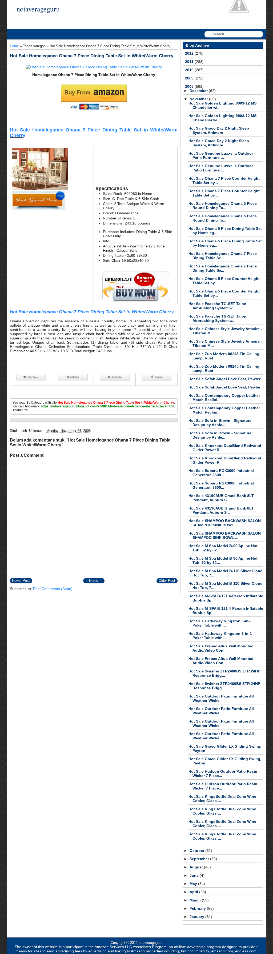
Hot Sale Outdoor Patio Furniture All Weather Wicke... (221, 698)
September (200, 859)
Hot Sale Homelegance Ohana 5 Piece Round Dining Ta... (222, 205)
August (197, 867)
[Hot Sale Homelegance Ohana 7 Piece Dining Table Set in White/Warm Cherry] (94, 67)
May (194, 883)
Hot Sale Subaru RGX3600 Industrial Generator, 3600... (221, 472)
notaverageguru (38, 8)
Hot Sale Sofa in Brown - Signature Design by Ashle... (219, 422)
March (196, 900)
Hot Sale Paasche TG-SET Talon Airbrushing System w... (217, 306)
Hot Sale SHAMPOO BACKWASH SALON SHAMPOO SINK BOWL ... (224, 523)
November (199, 99)
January (197, 917)
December (199, 91)
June (195, 875)
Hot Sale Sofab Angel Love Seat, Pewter (224, 379)
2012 (190, 53)
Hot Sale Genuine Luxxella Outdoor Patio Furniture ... (220, 155)
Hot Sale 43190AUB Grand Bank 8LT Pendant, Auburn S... (221, 498)
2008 (190, 86)
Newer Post (21, 581)
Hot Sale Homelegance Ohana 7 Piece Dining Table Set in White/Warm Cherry (91, 55)
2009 (190, 78)
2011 (190, 61)
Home (14, 46)
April (194, 892)
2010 (190, 70)
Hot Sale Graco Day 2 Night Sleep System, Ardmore (218, 130)
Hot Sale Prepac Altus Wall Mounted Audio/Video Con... (221, 648)
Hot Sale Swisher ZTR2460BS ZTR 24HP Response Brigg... (224, 673)
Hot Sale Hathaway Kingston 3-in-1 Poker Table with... (220, 623)
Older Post (167, 581)
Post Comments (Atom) (53, 589)
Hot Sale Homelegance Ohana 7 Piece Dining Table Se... (222, 255)
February (198, 908)
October (197, 850)
